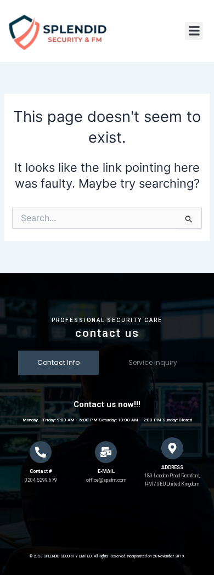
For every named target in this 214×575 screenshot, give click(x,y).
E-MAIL (106, 471)
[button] (194, 31)
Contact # (41, 471)
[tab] (58, 363)
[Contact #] (41, 452)
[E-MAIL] (106, 452)
